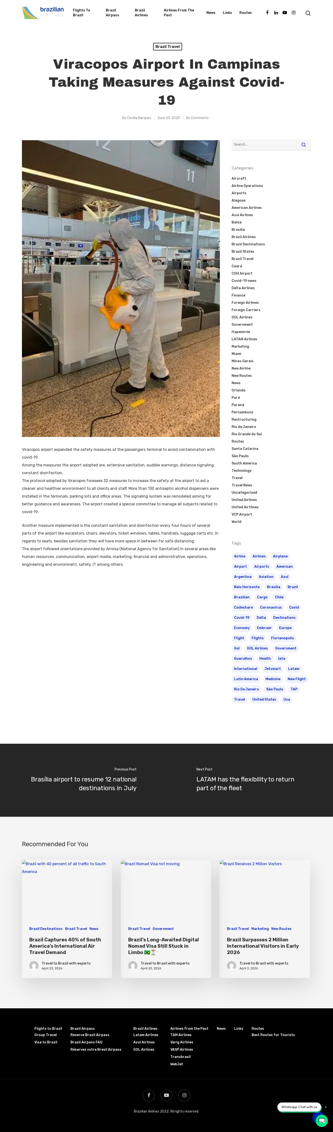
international (245, 669)
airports (261, 567)
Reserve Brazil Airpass (89, 1035)
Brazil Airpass (112, 12)
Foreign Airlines (245, 303)
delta (261, 618)
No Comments (197, 118)
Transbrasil (180, 1057)
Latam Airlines (145, 1035)
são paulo (274, 689)
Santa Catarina (245, 449)
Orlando (238, 390)
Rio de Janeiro (244, 427)
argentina (243, 577)
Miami (236, 354)
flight (239, 638)
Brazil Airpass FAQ (86, 1042)
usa (287, 699)
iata (281, 659)
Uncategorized (244, 493)
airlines (259, 556)
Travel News (242, 485)
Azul (284, 577)
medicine (272, 679)
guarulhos (243, 659)
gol (237, 648)
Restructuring (244, 420)
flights (258, 638)
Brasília (238, 230)
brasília (273, 587)
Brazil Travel (168, 46)
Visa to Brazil (45, 1042)
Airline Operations (247, 186)
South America (244, 463)
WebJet (176, 1064)
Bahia (237, 222)
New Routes (242, 376)
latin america (246, 679)
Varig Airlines (181, 1042)
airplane (280, 556)
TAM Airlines (181, 1035)
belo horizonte (247, 587)
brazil (293, 587)
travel (239, 699)
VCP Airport (242, 514)
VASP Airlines (181, 1050)
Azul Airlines (242, 215)
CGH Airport (242, 273)
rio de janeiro (246, 689)
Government (242, 325)
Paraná (238, 405)
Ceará (237, 266)
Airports (239, 193)
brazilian (242, 597)
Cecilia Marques (139, 118)
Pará (236, 398)
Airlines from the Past (179, 12)
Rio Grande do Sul (247, 434)
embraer (264, 628)
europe (285, 628)
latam (293, 669)
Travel (237, 478)
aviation (266, 577)
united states (264, 699)
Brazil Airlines (141, 12)
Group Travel (45, 1035)
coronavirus (271, 607)
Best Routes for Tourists (273, 1035)
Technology (242, 471)
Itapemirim (241, 332)
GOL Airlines (242, 317)
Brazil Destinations (248, 244)
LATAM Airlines (244, 339)
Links (227, 13)
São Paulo (240, 456)
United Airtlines (245, 507)
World (236, 522)
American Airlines (247, 208)
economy (242, 628)
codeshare (243, 607)
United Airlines (244, 500)
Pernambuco (242, 412)
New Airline (241, 368)
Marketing (240, 346)
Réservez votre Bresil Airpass (95, 1050)
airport (240, 567)
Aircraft (239, 178)
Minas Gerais (243, 361)
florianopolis (282, 638)
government (285, 648)
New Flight (297, 679)
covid (294, 607)
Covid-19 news (244, 281)
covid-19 (241, 618)
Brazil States (243, 252)
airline (239, 556)
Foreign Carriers (246, 310)
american (284, 567)
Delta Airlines (243, 288)
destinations (284, 618)
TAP (294, 689)
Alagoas (239, 200)
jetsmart (272, 669)
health (265, 659)
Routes (245, 13)
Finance (238, 295)
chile (279, 597)
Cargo (262, 597)
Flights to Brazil (81, 12)
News (210, 13)
